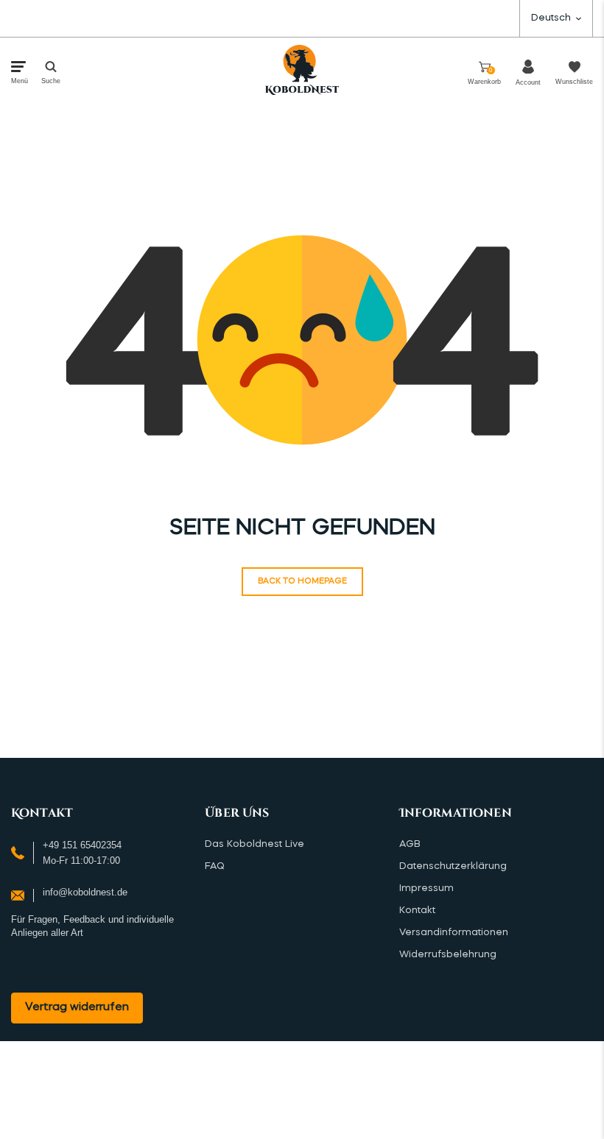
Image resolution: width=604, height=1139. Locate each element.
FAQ (215, 866)
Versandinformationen (453, 932)
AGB (410, 844)
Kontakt (417, 910)
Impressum (426, 888)
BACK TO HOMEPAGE (302, 582)
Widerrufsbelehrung (447, 954)
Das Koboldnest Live (254, 844)
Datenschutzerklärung (453, 866)
